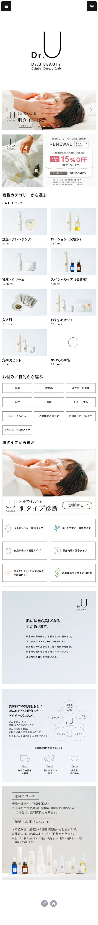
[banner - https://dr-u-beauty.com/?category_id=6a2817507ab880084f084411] (24, 550)
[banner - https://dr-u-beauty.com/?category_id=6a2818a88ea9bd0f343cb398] (49, 416)
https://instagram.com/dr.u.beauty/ (44, 903)
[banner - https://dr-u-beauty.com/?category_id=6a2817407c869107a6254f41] (24, 528)
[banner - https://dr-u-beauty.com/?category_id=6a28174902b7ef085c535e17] (73, 528)
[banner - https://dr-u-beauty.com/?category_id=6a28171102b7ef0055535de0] (17, 402)
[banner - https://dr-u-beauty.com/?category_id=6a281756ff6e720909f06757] (73, 550)
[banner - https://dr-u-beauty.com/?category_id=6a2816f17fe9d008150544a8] (17, 388)
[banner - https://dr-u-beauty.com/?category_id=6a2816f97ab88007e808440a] (49, 388)
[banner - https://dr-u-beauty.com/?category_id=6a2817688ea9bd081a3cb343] (73, 573)
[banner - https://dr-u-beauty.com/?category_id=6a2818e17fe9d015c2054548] (17, 430)
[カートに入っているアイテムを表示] (92, 6)
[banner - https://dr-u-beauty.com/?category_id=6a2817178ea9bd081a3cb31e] (49, 402)
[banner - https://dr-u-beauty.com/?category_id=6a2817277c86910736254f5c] (17, 416)
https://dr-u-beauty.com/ (53, 903)
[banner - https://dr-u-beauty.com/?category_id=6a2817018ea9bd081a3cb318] (81, 388)
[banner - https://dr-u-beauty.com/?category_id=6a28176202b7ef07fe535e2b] (24, 573)
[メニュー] (6, 6)
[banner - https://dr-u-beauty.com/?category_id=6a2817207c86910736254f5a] (81, 402)
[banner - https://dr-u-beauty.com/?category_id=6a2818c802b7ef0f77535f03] (81, 416)
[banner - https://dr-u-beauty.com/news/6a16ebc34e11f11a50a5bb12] (49, 482)
